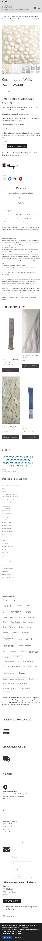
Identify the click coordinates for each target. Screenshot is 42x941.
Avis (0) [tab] (21, 203)
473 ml (35, 153)
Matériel (4, 565)
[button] (37, 29)
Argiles (4, 491)
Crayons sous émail (7, 559)
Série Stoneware (11, 19)
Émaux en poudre (7, 503)
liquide (26, 632)
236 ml (24, 600)
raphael (33, 651)
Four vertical (25, 627)
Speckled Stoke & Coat (11, 661)
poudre (23, 651)
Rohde (6, 657)
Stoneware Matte (6, 528)
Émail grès (33, 679)
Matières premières (7, 568)
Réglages (18, 937)
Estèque (22, 617)
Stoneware (28, 661)
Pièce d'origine (24, 646)
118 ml (15, 600)
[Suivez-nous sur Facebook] (6, 1)
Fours (3, 488)
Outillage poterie (7, 574)
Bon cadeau (5, 571)
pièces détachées (10, 652)
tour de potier (32, 700)
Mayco (17, 155)
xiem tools (11, 673)
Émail (23, 673)
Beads (28, 19)
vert (35, 666)
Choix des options (10, 370)
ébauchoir (6, 693)
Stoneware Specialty (7, 546)
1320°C (19, 606)
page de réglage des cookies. (12, 933)
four (5, 622)
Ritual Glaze (21, 19)
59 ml (6, 600)
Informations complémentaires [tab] (21, 193)
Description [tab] (21, 188)
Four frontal (15, 622)
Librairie (4, 584)
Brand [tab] (21, 198)
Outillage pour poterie (19, 700)
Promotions (10, 892)
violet (4, 673)
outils (29, 639)
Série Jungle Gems (7, 517)
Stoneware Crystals (7, 531)
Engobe (29, 612)
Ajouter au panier (16, 146)
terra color (27, 666)
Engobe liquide (9, 617)
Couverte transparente (8, 500)
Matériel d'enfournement (9, 578)
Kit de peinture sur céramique (10, 485)
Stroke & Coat (29, 242)
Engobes (4, 556)
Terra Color (5, 552)
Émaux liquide (28, 16)
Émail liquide (10, 155)
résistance (17, 657)
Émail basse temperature (14, 679)
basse (28, 606)
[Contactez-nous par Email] (2, 1)
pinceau (8, 645)
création (16, 611)
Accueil (4, 16)
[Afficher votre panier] (35, 8)
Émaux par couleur (7, 562)
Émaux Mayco (6, 508)
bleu (5, 612)
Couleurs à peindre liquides (10, 496)
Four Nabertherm (29, 622)
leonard (14, 633)
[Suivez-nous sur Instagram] (9, 1)
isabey (5, 632)
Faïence (32, 617)
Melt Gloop (5, 543)
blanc (3, 155)
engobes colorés (12, 245)
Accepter (7, 937)
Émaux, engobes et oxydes (15, 16)
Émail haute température (15, 683)
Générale (9, 889)
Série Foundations (7, 513)
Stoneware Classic (7, 525)
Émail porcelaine (25, 688)
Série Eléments (6, 510)
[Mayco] (10, 166)
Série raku (4, 549)
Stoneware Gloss (6, 534)
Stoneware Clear (6, 522)
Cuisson (9, 895)
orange (20, 639)
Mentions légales (9, 916)
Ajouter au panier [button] (30, 366)
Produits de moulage (8, 581)
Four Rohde (9, 627)
